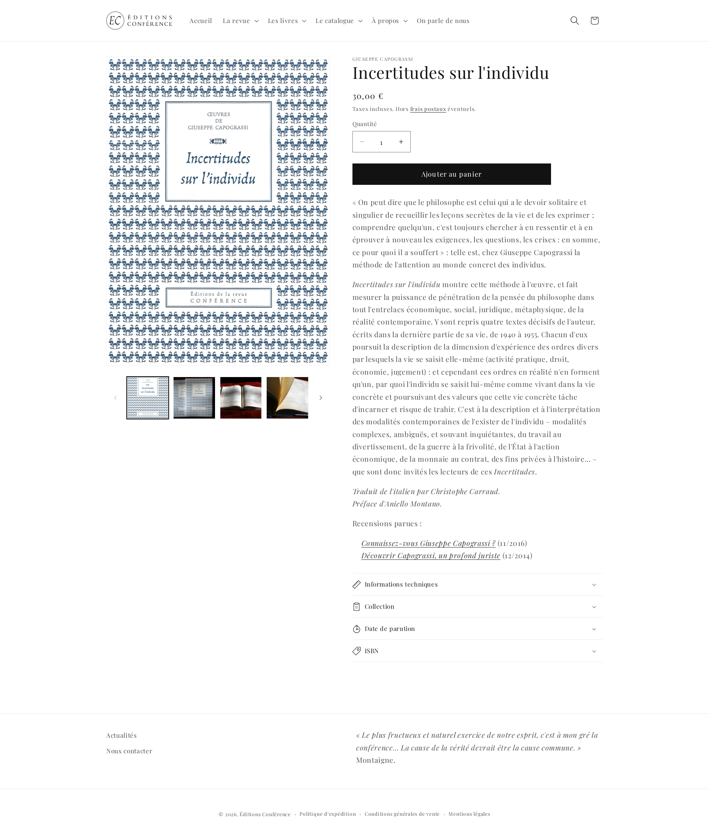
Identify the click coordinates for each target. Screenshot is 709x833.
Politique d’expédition (328, 813)
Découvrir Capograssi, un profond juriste (431, 555)
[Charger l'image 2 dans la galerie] (194, 398)
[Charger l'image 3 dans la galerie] (241, 398)
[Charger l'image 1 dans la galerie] (148, 398)
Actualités (121, 735)
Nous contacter (129, 750)
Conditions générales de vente (402, 813)
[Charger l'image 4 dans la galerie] (287, 398)
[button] (239, 20)
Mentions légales (469, 813)
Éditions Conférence (265, 813)
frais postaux (428, 108)
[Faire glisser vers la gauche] (115, 398)
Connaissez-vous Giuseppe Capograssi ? (428, 543)
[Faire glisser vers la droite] (321, 398)
